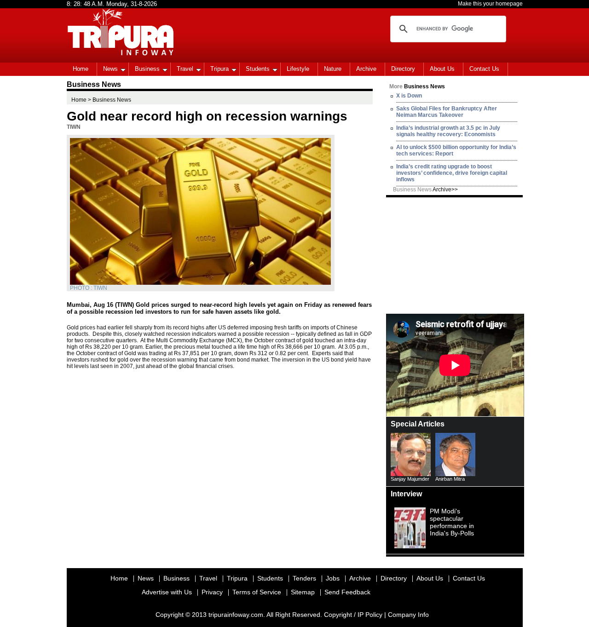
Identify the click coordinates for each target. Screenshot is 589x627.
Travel (185, 68)
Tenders (304, 578)
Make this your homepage (490, 3)
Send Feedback (347, 592)
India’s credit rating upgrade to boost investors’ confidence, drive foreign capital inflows (451, 173)
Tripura (219, 68)
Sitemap (303, 592)
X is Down (409, 95)
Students (258, 68)
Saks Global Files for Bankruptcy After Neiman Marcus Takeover (446, 111)
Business (147, 68)
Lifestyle (298, 68)
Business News (425, 189)
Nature (332, 68)
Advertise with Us (167, 592)
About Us (442, 68)
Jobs (333, 578)
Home (80, 68)
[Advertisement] (455, 254)
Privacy (212, 592)
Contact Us (484, 68)
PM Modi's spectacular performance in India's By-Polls (452, 522)
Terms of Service (256, 592)
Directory (403, 68)
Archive (366, 68)
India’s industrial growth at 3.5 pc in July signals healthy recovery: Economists (448, 131)
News (110, 68)
